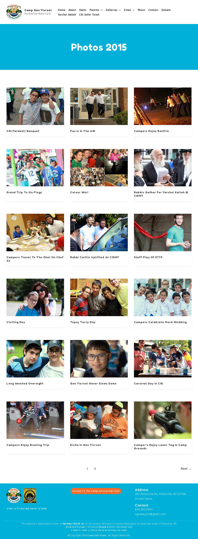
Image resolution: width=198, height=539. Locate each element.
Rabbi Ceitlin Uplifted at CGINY (94, 257)
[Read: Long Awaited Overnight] (35, 358)
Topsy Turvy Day (83, 322)
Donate (166, 10)
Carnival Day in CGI (148, 383)
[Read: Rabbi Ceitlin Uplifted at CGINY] (99, 232)
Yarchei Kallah (67, 14)
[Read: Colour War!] (99, 167)
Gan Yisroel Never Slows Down (93, 383)
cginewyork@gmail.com (150, 514)
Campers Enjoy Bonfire (151, 131)
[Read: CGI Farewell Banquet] (35, 106)
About (72, 10)
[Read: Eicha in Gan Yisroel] (99, 420)
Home (61, 10)
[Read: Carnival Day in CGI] (163, 358)
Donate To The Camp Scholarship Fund (96, 491)
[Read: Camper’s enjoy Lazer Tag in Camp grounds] (163, 420)
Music (141, 10)
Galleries (111, 10)
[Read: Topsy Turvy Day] (99, 297)
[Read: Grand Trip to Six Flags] (35, 167)
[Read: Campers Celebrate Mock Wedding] (163, 297)
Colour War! (79, 192)
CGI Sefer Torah (89, 14)
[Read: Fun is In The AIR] (99, 106)
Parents (94, 10)
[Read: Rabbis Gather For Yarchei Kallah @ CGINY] (163, 167)
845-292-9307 (144, 509)
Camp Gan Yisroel (38, 10)
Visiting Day (15, 322)
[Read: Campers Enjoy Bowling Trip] (35, 420)
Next (186, 468)
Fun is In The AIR (82, 131)
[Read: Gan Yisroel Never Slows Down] (99, 358)
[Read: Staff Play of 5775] (163, 232)
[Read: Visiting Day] (35, 297)
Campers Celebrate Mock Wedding (160, 322)
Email (127, 10)
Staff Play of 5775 (148, 257)
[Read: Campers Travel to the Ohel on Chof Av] (35, 232)
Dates (82, 10)
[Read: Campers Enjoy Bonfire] (163, 106)
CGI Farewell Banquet (22, 131)
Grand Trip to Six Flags (24, 192)
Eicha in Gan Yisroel (85, 445)
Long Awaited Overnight (24, 383)
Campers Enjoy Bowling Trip (27, 445)
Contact (153, 10)
